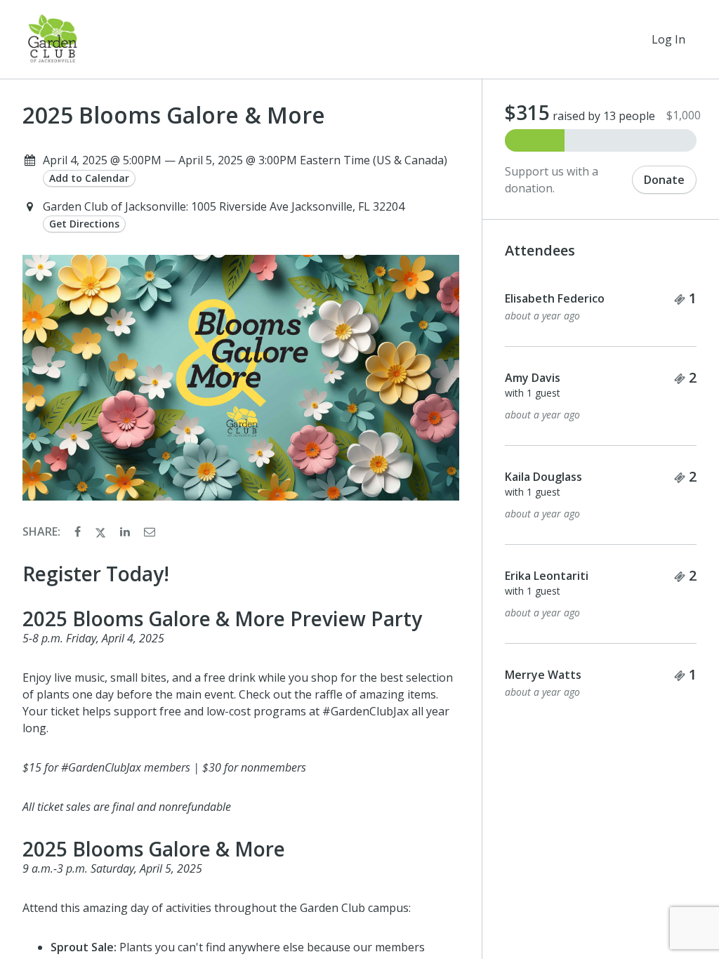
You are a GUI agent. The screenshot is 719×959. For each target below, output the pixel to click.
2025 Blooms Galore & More (173, 115)
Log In (668, 39)
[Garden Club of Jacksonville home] (53, 39)
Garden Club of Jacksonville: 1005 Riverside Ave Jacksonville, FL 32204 (223, 206)
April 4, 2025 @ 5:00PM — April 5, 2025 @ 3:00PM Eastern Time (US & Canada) (245, 160)
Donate (664, 179)
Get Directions (84, 223)
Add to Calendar (89, 178)
